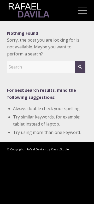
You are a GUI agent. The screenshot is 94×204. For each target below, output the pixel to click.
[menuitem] (80, 10)
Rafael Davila (35, 149)
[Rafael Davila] (39, 10)
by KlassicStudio (58, 149)
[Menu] (80, 10)
